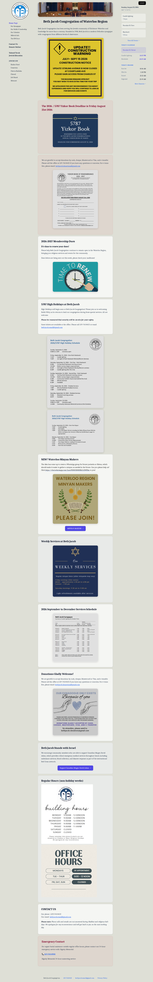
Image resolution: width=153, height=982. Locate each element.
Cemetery (14, 68)
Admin (142, 3)
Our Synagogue (16, 26)
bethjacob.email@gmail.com (52, 327)
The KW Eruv (15, 39)
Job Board (14, 77)
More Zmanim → (140, 84)
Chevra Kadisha (16, 71)
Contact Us (13, 44)
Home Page (13, 23)
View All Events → (134, 40)
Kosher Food (15, 65)
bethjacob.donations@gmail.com (68, 166)
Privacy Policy (102, 978)
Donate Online (15, 47)
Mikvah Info (15, 35)
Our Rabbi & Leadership (19, 29)
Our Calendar (15, 32)
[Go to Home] (20, 11)
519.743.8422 (67, 978)
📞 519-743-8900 (48, 954)
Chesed (13, 74)
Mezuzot (14, 81)
